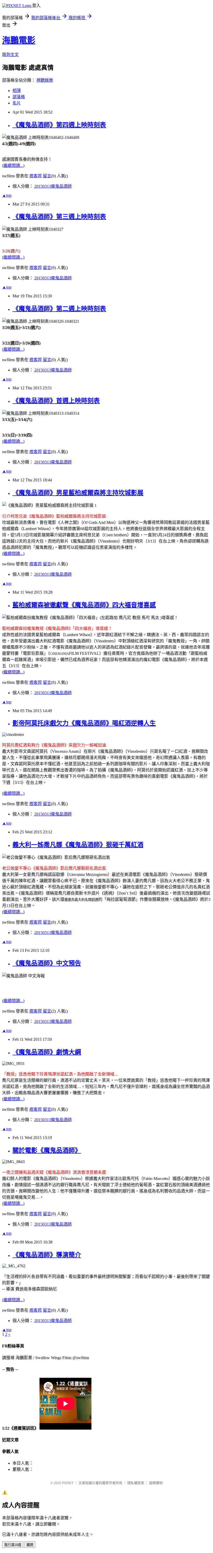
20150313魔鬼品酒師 (53, 186)
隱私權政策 (135, 1483)
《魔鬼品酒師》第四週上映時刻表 (59, 125)
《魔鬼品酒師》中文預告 (46, 963)
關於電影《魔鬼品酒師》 (46, 1150)
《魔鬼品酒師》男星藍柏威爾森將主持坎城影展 (77, 492)
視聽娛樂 (44, 80)
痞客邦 (35, 176)
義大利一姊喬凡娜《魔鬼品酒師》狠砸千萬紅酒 (77, 844)
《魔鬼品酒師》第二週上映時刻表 (59, 308)
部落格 (18, 97)
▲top (6, 195)
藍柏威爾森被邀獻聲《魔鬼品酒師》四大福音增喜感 (84, 605)
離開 (29, 1545)
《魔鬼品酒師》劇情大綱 (46, 1052)
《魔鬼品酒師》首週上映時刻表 (56, 400)
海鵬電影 (18, 40)
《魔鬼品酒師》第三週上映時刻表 (59, 216)
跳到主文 (10, 54)
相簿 (16, 90)
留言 (47, 176)
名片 (16, 103)
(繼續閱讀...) (13, 165)
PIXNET (68, 1483)
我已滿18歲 (12, 1545)
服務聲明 (156, 1483)
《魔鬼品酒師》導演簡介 (46, 1255)
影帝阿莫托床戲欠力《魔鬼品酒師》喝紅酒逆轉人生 (84, 723)
